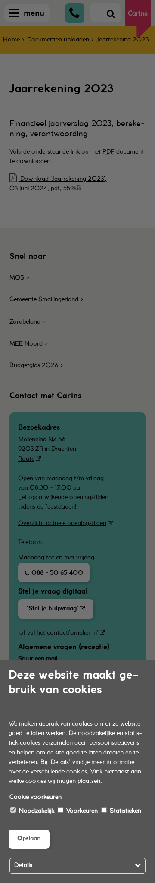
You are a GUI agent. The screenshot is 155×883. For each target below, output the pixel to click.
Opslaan (29, 839)
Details (23, 865)
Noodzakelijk (35, 811)
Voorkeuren (81, 811)
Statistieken (124, 811)
